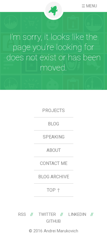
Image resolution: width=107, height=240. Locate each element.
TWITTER (47, 214)
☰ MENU (89, 6)
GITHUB (53, 221)
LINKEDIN (77, 214)
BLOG (53, 124)
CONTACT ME (53, 163)
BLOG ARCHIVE (53, 176)
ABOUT (54, 150)
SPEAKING (53, 137)
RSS (22, 214)
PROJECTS (53, 110)
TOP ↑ (53, 190)
